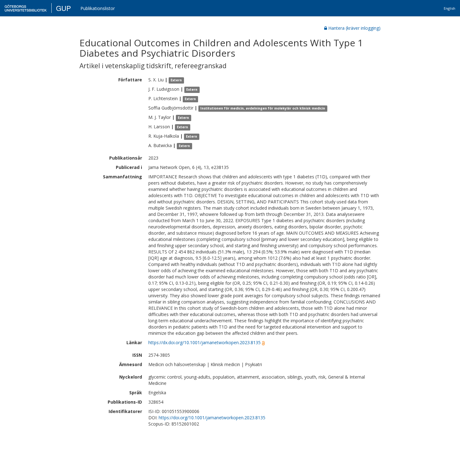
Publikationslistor (97, 8)
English (449, 8)
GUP (63, 8)
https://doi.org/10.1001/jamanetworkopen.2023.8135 (212, 418)
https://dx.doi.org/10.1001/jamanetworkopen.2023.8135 (204, 342)
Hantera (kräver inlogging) (354, 28)
